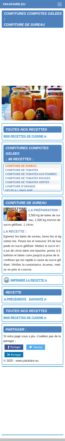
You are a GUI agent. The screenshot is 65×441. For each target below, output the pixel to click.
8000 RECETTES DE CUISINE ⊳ (25, 136)
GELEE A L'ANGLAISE (19, 190)
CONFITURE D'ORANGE (20, 186)
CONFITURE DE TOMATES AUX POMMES (31, 174)
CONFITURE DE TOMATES (21, 170)
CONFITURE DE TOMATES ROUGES (27, 178)
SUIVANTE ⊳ (37, 299)
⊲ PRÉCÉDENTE (14, 299)
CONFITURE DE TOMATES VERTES (27, 182)
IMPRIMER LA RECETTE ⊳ (28, 280)
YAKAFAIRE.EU (14, 4)
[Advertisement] (32, 56)
